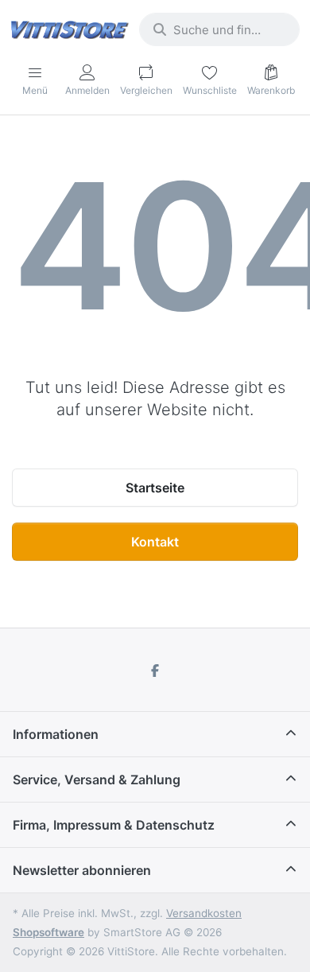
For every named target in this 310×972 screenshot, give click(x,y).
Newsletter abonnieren (82, 870)
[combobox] (219, 29)
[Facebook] (155, 670)
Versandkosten (204, 913)
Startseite (155, 488)
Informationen (56, 734)
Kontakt (155, 542)
